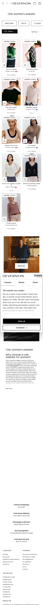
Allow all (21, 321)
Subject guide (7, 579)
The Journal (25, 564)
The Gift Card (7, 594)
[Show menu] (3, 3)
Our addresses (26, 562)
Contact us (6, 564)
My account (6, 557)
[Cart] (34, 3)
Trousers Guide (7, 582)
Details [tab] (21, 282)
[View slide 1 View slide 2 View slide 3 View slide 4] (11, 53)
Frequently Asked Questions (11, 559)
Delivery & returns (8, 562)
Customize (20, 328)
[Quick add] (4, 65)
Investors (25, 569)
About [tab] (35, 282)
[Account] (39, 3)
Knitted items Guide (9, 577)
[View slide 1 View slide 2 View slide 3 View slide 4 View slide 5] (31, 53)
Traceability (6, 592)
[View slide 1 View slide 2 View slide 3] (11, 91)
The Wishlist (6, 597)
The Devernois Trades (28, 557)
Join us (24, 567)
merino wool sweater (15, 364)
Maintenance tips (8, 584)
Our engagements (27, 559)
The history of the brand (29, 554)
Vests (23, 23)
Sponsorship (6, 589)
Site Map (5, 554)
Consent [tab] (7, 282)
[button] (7, 3)
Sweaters (9, 23)
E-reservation (7, 587)
